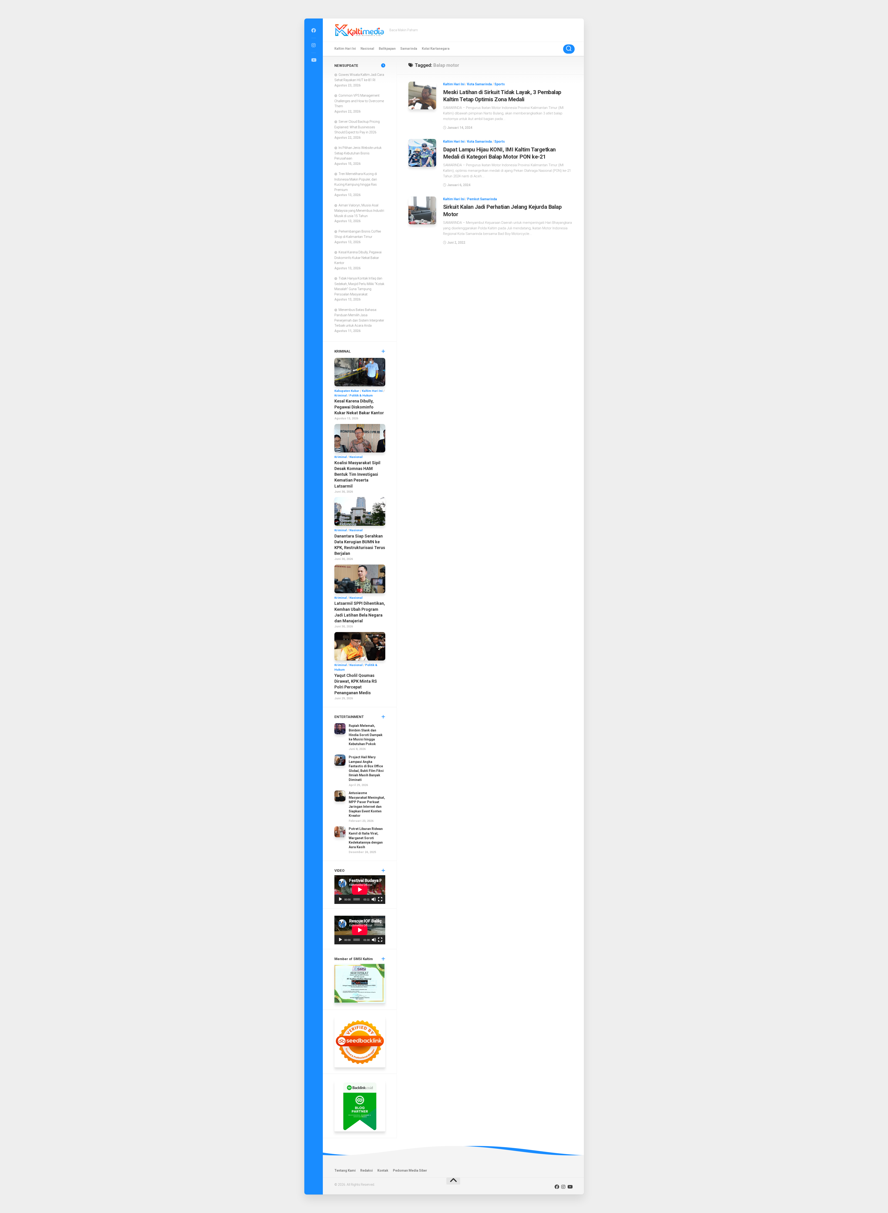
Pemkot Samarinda (482, 199)
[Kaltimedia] (314, 30)
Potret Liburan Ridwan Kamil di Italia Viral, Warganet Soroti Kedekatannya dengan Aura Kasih (366, 838)
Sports (499, 84)
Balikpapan (387, 48)
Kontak (382, 1170)
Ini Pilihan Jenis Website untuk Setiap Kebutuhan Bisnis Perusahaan (358, 153)
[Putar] (340, 899)
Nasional (367, 48)
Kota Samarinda (479, 84)
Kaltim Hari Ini (345, 48)
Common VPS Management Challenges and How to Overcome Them (359, 101)
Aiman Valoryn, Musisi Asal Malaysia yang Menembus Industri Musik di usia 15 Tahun (359, 210)
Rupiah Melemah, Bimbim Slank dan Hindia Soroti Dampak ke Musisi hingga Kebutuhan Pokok (365, 735)
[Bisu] (373, 899)
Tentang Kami (345, 1170)
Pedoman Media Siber (410, 1170)
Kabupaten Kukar (346, 391)
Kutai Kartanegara (436, 48)
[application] (359, 889)
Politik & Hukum (361, 395)
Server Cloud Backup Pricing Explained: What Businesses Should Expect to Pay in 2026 (357, 127)
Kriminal (340, 395)
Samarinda (408, 48)
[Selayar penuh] (380, 899)
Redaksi (366, 1170)
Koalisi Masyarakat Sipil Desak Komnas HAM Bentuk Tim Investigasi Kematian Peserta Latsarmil (357, 474)
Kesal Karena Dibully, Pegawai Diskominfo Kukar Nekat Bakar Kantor (358, 257)
